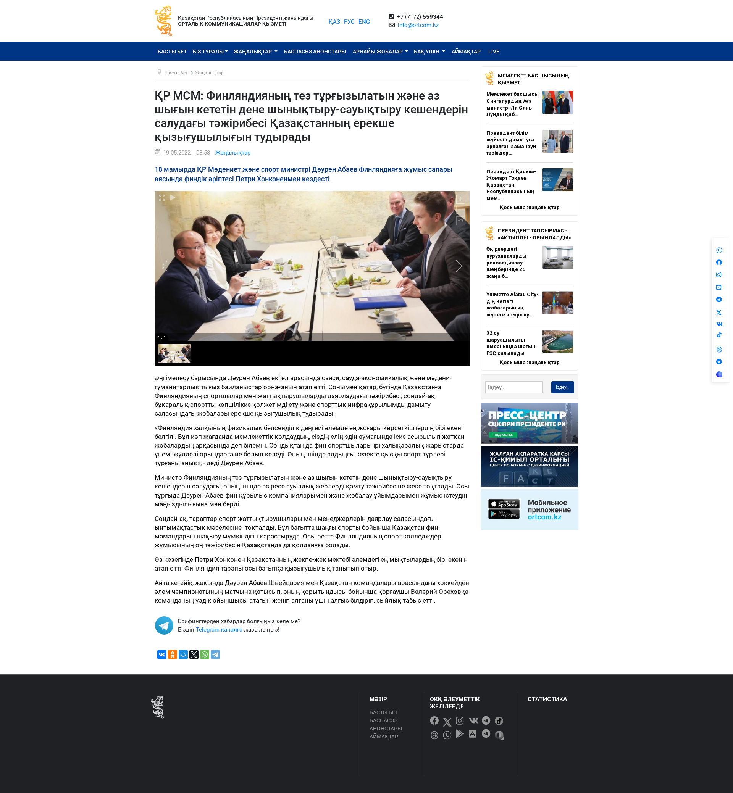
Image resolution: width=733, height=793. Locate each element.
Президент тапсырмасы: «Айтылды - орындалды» (534, 233)
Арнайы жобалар (378, 51)
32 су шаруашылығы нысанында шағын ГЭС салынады (510, 343)
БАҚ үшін (427, 51)
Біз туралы (208, 51)
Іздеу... (563, 387)
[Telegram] (215, 654)
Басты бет (172, 51)
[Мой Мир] (183, 654)
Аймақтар (466, 51)
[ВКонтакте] (161, 654)
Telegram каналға (219, 629)
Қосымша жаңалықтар (530, 207)
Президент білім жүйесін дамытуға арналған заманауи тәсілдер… (511, 143)
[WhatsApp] (204, 654)
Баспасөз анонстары (315, 51)
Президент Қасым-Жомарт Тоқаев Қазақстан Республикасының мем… (511, 184)
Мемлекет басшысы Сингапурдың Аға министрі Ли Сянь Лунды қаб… (512, 104)
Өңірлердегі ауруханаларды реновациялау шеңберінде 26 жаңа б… (506, 262)
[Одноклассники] (172, 654)
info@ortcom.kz (418, 25)
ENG (364, 21)
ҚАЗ (334, 21)
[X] (194, 654)
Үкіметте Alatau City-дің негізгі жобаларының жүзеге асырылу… (512, 304)
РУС (349, 21)
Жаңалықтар (253, 51)
